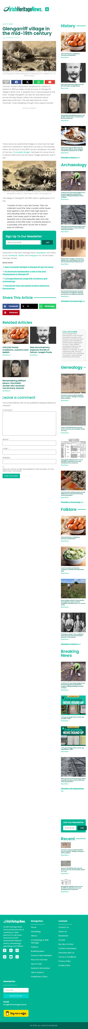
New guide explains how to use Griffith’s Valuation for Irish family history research (72, 461)
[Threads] (4, 956)
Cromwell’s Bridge (21, 152)
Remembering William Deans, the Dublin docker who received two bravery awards (14, 384)
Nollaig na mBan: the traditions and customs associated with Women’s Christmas (72, 635)
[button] (47, 9)
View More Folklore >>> (71, 644)
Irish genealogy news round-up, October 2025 (72, 717)
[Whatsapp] (17, 956)
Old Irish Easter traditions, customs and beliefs (15, 350)
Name (6, 439)
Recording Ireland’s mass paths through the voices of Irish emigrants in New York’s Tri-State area (73, 602)
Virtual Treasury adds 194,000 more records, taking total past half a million (72, 396)
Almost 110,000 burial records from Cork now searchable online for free (73, 429)
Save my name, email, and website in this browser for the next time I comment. (28, 470)
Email (6, 448)
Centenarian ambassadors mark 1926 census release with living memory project (73, 493)
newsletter (41, 252)
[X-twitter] (11, 950)
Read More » (7, 355)
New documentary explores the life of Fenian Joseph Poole (41, 350)
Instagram (33, 255)
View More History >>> (70, 157)
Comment (8, 410)
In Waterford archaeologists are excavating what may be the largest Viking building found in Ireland (73, 195)
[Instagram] (17, 950)
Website (6, 458)
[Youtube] (11, 956)
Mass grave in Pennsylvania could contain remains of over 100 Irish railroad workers (73, 228)
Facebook (12, 255)
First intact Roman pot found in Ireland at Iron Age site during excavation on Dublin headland (72, 292)
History (8, 24)
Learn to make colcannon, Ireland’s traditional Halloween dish (72, 569)
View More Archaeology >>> (73, 301)
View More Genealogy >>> (72, 502)
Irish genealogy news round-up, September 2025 (72, 748)
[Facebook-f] (4, 950)
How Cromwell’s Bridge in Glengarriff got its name (28, 267)
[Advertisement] (29, 125)
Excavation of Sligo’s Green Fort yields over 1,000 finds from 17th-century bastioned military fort (73, 260)
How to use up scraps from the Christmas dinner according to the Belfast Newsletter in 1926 (72, 149)
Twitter (21, 255)
